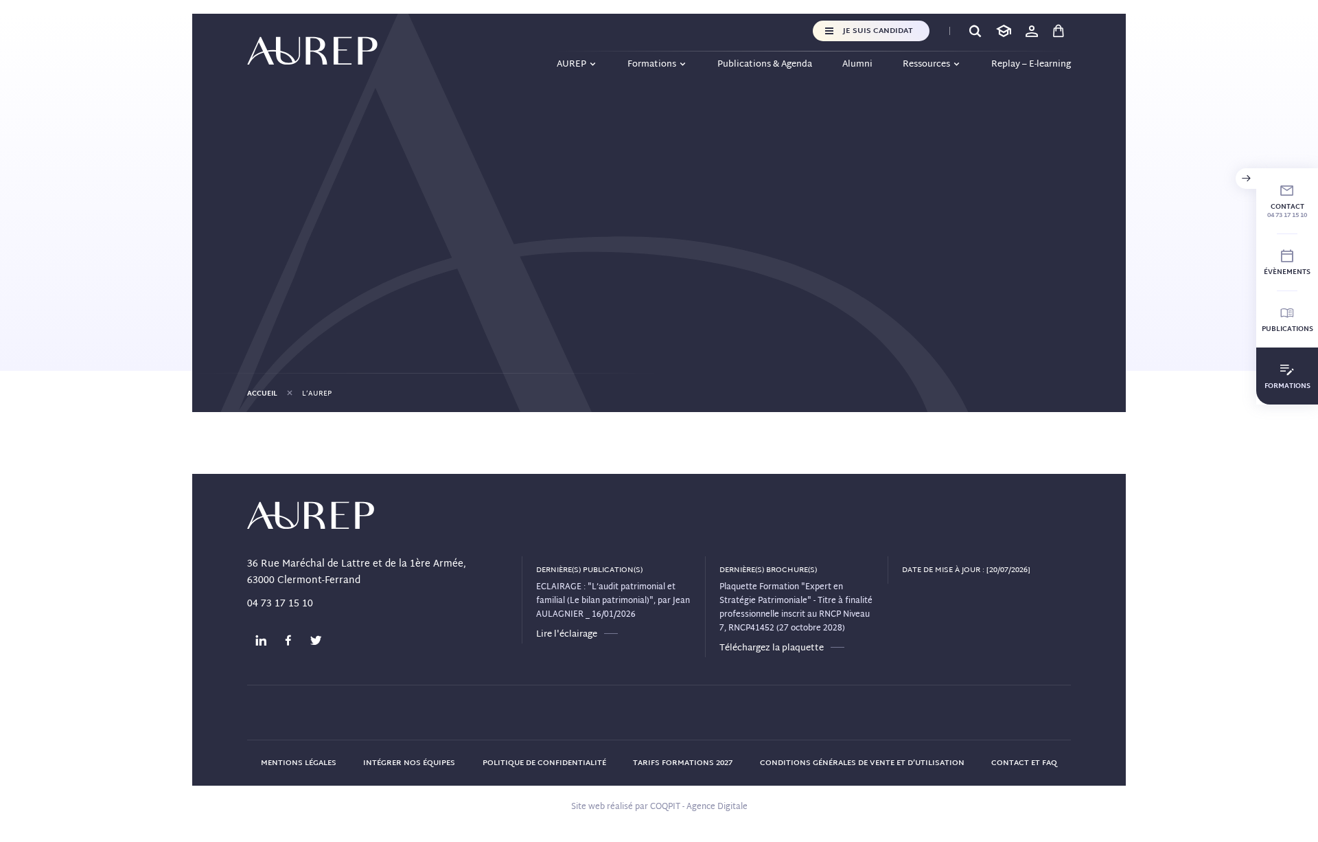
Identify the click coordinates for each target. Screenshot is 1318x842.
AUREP (571, 64)
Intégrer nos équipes (409, 763)
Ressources (926, 64)
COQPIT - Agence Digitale (699, 807)
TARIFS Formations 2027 (682, 763)
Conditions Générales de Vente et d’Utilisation (862, 763)
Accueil (262, 393)
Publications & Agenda (764, 64)
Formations (651, 64)
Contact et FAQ (1024, 763)
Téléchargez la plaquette (771, 648)
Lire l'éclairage (566, 634)
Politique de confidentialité (544, 763)
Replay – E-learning (1031, 64)
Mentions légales (298, 763)
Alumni (857, 64)
